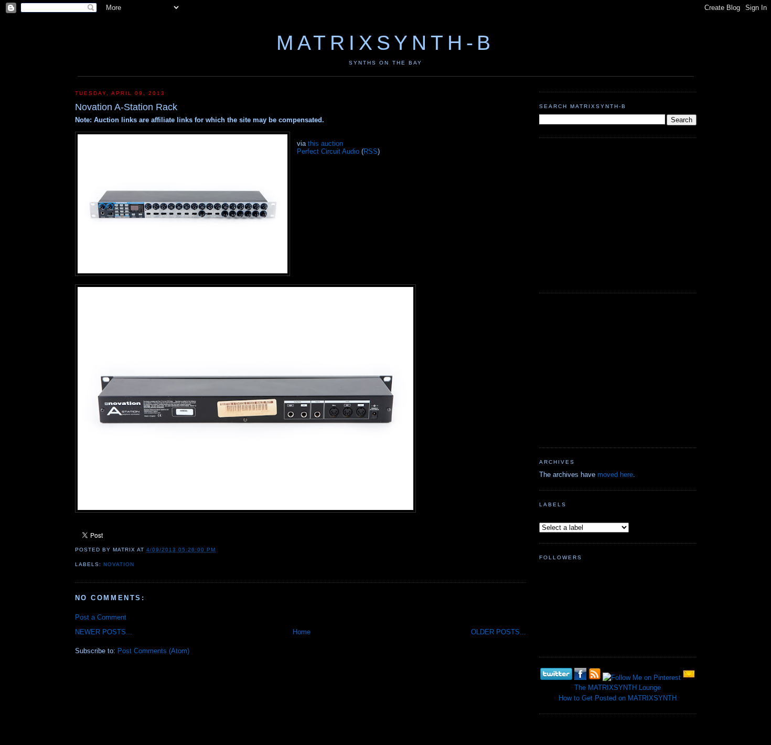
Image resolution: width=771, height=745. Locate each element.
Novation (118, 564)
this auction (325, 143)
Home (301, 632)
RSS (370, 151)
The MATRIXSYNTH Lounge (617, 687)
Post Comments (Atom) (153, 651)
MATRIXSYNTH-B (385, 42)
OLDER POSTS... (498, 632)
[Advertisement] (618, 214)
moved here (615, 474)
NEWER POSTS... (103, 632)
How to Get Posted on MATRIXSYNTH (618, 698)
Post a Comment (100, 617)
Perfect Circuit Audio (328, 151)
